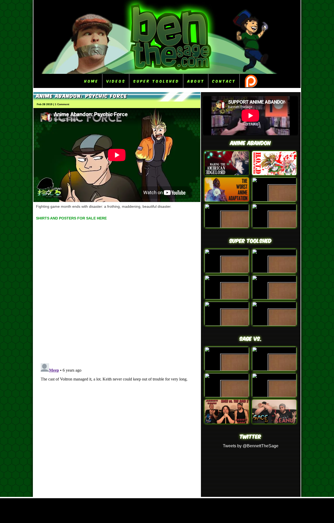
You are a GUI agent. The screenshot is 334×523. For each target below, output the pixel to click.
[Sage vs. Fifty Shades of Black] (227, 396)
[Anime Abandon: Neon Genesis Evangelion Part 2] (274, 200)
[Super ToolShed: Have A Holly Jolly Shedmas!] (227, 298)
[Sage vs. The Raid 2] (227, 422)
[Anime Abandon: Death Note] (227, 173)
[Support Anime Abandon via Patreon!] (251, 81)
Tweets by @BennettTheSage (250, 446)
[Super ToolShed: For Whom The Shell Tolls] (227, 324)
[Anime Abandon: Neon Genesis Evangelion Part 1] (227, 226)
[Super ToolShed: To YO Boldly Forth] (274, 324)
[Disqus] (116, 290)
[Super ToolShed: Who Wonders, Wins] (227, 271)
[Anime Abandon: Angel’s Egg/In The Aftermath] (227, 200)
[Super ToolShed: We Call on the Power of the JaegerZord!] (274, 271)
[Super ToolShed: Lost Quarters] (274, 298)
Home (91, 81)
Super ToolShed (156, 81)
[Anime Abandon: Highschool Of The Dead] (274, 173)
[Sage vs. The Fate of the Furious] (227, 369)
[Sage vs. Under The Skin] (274, 369)
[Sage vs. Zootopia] (274, 396)
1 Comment (62, 104)
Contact (224, 81)
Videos (116, 81)
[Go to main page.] (167, 72)
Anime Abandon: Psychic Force (81, 95)
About (196, 81)
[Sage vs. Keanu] (274, 422)
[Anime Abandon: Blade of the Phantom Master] (274, 226)
